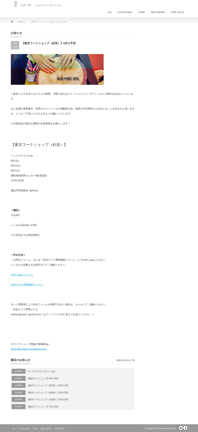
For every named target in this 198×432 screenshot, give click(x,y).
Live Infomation (124, 12)
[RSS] (181, 428)
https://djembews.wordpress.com (29, 349)
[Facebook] (185, 428)
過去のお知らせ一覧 (125, 360)
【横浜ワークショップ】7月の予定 (42, 407)
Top (109, 12)
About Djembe (158, 12)
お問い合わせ (177, 12)
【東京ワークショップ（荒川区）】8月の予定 (47, 385)
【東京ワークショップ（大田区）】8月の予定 (47, 399)
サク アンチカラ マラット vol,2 (41, 371)
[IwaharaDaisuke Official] (38, 4)
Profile (142, 12)
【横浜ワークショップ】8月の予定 (42, 378)
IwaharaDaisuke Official (166, 428)
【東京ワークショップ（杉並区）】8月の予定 (47, 392)
